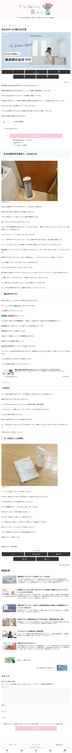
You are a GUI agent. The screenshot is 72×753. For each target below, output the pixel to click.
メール (4, 711)
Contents (33, 136)
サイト (3, 718)
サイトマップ (36, 745)
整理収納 (15, 546)
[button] (47, 77)
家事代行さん (6, 546)
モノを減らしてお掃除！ (21, 145)
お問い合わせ (59, 745)
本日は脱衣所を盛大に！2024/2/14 (22, 140)
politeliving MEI (30, 85)
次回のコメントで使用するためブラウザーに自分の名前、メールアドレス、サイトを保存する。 (33, 724)
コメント (5, 687)
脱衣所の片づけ (18, 142)
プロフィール (12, 745)
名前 (3, 705)
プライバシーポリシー (36, 747)
